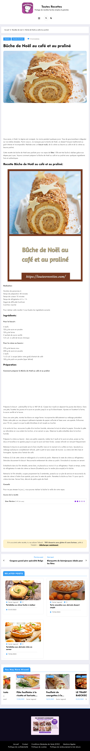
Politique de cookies (39, 748)
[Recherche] (46, 18)
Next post (50, 557)
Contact (25, 745)
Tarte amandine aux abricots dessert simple (65, 606)
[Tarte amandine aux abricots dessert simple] (67, 590)
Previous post (38, 557)
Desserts (7, 39)
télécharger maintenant (49, 545)
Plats (36, 676)
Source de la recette (10, 495)
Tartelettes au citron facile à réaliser (20, 605)
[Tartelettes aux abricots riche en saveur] (23, 632)
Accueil (16, 745)
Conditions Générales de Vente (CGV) (46, 745)
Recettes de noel (18, 39)
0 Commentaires (34, 39)
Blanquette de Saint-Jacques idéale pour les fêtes (65, 562)
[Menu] (39, 18)
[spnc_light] (51, 18)
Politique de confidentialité (18, 748)
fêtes (52, 152)
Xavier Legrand (13, 602)
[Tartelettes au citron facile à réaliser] (23, 590)
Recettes (8, 676)
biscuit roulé (43, 144)
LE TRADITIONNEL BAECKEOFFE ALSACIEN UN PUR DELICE (44, 694)
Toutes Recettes (51, 6)
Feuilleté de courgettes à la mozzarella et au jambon (13, 694)
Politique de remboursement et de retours (65, 748)
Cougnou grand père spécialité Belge (26, 560)
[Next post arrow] (86, 560)
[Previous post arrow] (3, 560)
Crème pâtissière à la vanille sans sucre (74, 695)
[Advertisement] (45, 122)
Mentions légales (69, 745)
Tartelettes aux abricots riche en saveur (19, 648)
